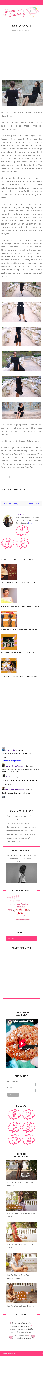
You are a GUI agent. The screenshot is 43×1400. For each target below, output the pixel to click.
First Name (11, 1088)
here (30, 523)
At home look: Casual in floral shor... (20, 676)
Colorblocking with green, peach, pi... (20, 653)
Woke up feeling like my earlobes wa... (20, 606)
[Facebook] (14, 1115)
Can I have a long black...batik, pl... (19, 583)
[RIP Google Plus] (28, 1127)
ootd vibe (24, 477)
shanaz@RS (20, 514)
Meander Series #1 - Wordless (21, 855)
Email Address (12, 1081)
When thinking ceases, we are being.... (20, 629)
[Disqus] (21, 718)
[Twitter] (28, 1115)
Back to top (37, 1354)
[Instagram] (28, 1140)
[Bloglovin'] (14, 1140)
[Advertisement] (21, 54)
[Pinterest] (14, 1127)
